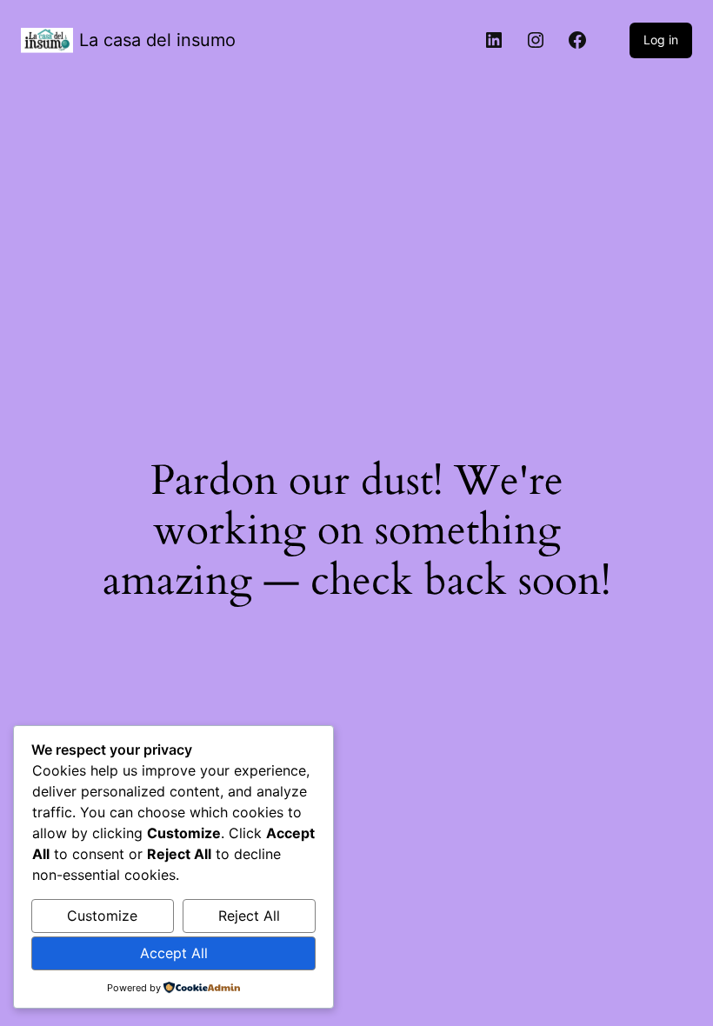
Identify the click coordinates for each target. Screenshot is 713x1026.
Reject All (249, 915)
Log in (660, 39)
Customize (102, 915)
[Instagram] (535, 40)
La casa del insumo (157, 40)
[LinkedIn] (493, 40)
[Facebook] (577, 40)
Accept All (174, 953)
